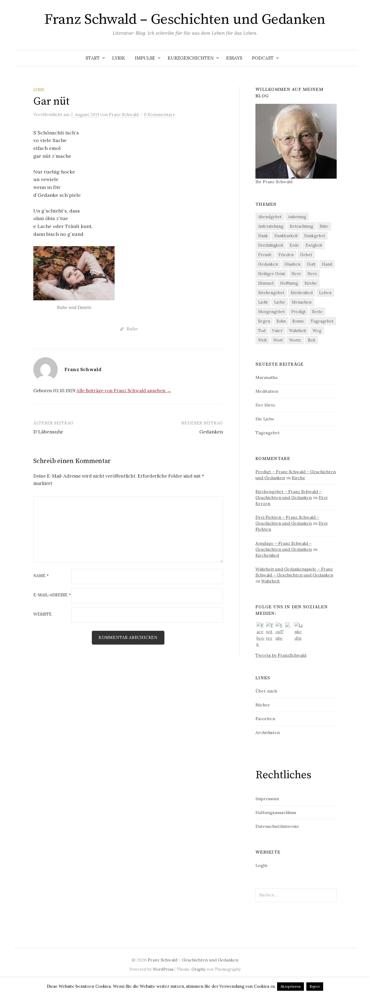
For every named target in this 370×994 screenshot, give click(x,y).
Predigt (298, 311)
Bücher (262, 704)
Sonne (298, 321)
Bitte (324, 226)
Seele (317, 311)
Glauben (292, 264)
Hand (327, 264)
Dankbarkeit (286, 235)
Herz (312, 273)
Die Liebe (264, 419)
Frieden (286, 254)
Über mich (266, 691)
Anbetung (297, 216)
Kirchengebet (271, 292)
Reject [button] (315, 986)
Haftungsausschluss (275, 812)
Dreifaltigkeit (270, 245)
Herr (296, 273)
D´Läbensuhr (48, 432)
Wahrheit (297, 330)
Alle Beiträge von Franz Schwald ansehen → (123, 391)
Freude (265, 254)
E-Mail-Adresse (52, 595)
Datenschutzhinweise (277, 826)
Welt (262, 340)
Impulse (145, 58)
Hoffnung (289, 283)
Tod (261, 330)
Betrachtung (301, 226)
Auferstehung (270, 226)
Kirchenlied (302, 292)
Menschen (301, 302)
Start (93, 58)
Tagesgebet (322, 321)
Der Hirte (265, 405)
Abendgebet (269, 216)
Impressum (267, 798)
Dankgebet (314, 235)
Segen (264, 321)
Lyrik (118, 58)
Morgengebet (271, 311)
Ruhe (132, 329)
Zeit (311, 340)
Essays (234, 58)
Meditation (266, 391)
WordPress (163, 969)
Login (261, 865)
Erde (294, 245)
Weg (317, 330)
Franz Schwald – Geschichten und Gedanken (184, 19)
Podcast (263, 58)
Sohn (281, 321)
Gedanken (211, 432)
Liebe (279, 302)
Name (41, 576)
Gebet (306, 254)
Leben (325, 292)
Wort (278, 340)
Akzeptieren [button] (290, 986)
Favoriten (265, 718)
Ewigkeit (314, 245)
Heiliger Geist (271, 273)
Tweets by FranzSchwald (280, 655)
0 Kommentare (159, 114)
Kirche (310, 283)
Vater (277, 330)
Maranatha (266, 377)
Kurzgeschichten (191, 58)
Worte (295, 340)
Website (42, 614)
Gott (311, 264)
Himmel (266, 283)
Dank (263, 235)
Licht (263, 302)
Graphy (199, 969)
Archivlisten (267, 732)
